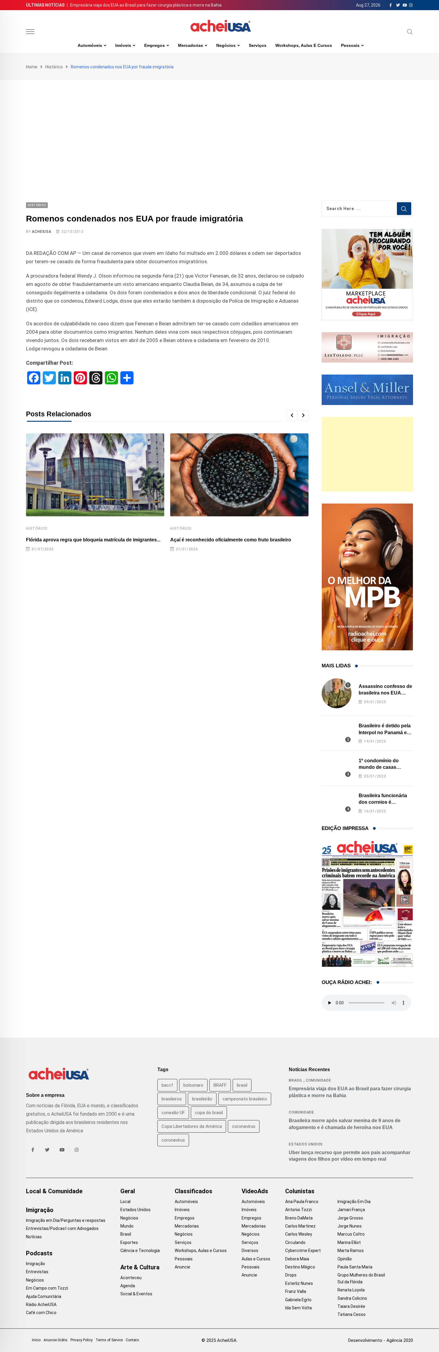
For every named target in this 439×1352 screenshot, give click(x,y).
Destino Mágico (300, 1267)
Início (36, 1340)
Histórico (54, 66)
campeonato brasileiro (244, 1099)
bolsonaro (193, 1085)
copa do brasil (209, 1112)
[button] (291, 415)
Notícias (34, 1236)
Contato (132, 1340)
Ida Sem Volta (298, 1307)
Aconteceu (131, 1277)
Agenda (127, 1285)
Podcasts (39, 1253)
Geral (127, 1191)
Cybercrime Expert (303, 1250)
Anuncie (182, 1267)
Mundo (126, 1226)
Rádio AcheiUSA (41, 1304)
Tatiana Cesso (351, 1314)
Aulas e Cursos (256, 1258)
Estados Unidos (306, 1144)
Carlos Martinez (300, 1226)
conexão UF (173, 1112)
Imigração (39, 1210)
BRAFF (220, 1085)
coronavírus (173, 1140)
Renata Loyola (351, 1290)
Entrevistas (37, 1271)
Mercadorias (190, 45)
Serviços (257, 45)
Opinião (344, 1258)
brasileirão (202, 1099)
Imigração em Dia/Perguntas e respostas (65, 1220)
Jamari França (351, 1209)
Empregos (154, 45)
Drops (291, 1275)
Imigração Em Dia (354, 1201)
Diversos (250, 1250)
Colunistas (299, 1191)
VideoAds (255, 1191)
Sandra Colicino (352, 1298)
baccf (167, 1085)
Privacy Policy (81, 1340)
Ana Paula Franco (301, 1201)
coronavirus (243, 1126)
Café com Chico (41, 1312)
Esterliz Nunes (299, 1283)
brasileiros (172, 1099)
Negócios (226, 45)
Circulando (295, 1242)
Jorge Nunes (349, 1226)
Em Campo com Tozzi (47, 1288)
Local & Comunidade (54, 1191)
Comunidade (318, 1080)
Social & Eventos (136, 1293)
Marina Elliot (349, 1242)
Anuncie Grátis (55, 1340)
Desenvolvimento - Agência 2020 (380, 1340)
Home (31, 66)
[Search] (410, 31)
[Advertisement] (219, 125)
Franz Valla (295, 1291)
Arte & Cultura (139, 1267)
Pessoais (350, 45)
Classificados (193, 1191)
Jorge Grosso (350, 1218)
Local (125, 1201)
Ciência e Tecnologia (140, 1250)
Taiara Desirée (351, 1306)
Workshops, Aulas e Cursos (303, 45)
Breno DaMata (299, 1218)
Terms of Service (109, 1340)
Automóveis (90, 45)
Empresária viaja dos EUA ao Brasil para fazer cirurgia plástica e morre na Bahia (146, 5)
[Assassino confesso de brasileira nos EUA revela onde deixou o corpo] (336, 693)
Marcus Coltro (351, 1234)
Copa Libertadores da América (192, 1126)
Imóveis (123, 45)
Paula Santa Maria (354, 1267)
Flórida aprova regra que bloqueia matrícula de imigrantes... (93, 539)
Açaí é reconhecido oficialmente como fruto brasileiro (230, 539)
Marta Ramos (350, 1250)
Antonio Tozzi (298, 1209)
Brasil (296, 1080)
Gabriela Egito (298, 1299)
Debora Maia (297, 1258)
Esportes (129, 1242)
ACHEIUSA (41, 232)
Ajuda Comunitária (43, 1296)
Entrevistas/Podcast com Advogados (62, 1228)
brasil (242, 1085)
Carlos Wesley (298, 1234)
